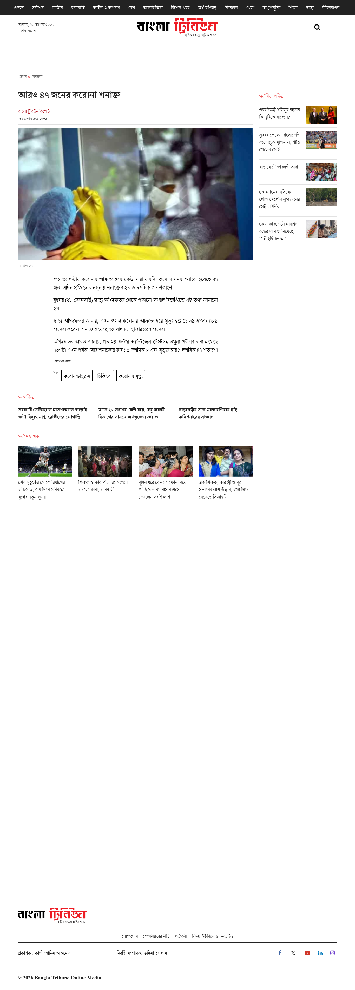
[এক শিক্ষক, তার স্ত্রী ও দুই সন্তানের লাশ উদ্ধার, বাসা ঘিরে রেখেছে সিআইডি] (226, 474)
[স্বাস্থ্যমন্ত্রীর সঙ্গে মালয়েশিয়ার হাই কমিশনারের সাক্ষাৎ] (216, 415)
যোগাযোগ (130, 936)
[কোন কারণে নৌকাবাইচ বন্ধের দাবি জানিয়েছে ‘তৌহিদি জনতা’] (298, 232)
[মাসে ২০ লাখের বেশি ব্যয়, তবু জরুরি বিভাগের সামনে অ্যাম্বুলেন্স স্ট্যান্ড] (135, 415)
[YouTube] (308, 953)
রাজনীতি (78, 7)
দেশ (131, 7)
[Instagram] (332, 953)
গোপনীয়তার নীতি (156, 936)
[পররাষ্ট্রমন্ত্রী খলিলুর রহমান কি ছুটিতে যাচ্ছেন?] (298, 116)
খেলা (250, 7)
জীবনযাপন (330, 7)
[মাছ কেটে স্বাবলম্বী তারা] (298, 174)
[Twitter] (293, 953)
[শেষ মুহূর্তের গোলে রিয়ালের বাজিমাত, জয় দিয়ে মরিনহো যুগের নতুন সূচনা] (45, 474)
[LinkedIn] (320, 953)
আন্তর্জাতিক (152, 7)
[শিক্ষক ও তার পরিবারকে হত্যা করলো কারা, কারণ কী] (105, 474)
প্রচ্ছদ (18, 7)
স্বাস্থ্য (310, 7)
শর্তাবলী (181, 936)
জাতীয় (57, 7)
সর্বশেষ (38, 7)
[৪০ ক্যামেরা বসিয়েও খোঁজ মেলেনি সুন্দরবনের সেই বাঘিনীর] (298, 202)
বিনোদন (231, 7)
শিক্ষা (292, 7)
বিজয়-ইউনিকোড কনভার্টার (213, 936)
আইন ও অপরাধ (106, 7)
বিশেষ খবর (180, 7)
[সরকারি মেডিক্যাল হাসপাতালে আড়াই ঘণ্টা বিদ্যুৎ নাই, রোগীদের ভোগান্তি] (55, 415)
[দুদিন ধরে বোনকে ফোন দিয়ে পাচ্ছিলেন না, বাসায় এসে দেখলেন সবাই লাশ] (166, 474)
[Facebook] (280, 953)
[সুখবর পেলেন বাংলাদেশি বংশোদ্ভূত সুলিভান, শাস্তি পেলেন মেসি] (298, 145)
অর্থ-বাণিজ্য (207, 7)
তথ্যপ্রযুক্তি (271, 7)
